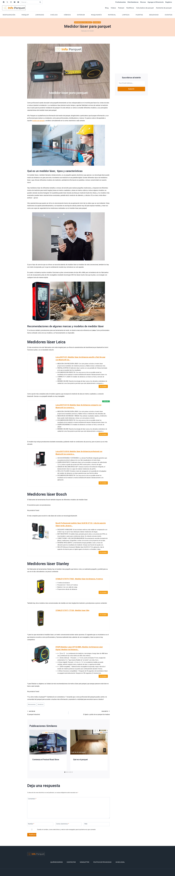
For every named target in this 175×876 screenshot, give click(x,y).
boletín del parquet (38, 120)
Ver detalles (103, 386)
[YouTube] (14, 2)
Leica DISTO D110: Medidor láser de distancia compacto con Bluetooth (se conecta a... (78, 406)
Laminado (39, 15)
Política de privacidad (102, 862)
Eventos (168, 15)
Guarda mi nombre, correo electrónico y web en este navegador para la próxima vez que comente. (66, 829)
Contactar (71, 862)
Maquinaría (96, 15)
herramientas (32, 704)
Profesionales (120, 2)
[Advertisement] (131, 56)
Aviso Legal (120, 862)
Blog (107, 8)
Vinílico (54, 15)
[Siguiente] (104, 750)
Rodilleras (130, 8)
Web (85, 824)
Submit (131, 89)
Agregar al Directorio (156, 2)
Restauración (9, 15)
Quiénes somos (56, 862)
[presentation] (48, 742)
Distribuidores (133, 2)
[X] (7, 2)
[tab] (64, 772)
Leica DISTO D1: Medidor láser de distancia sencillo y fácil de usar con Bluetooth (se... (80, 358)
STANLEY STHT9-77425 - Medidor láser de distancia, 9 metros (79, 579)
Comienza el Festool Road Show (45, 759)
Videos (113, 8)
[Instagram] (10, 2)
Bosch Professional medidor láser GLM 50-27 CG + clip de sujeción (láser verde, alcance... (81, 524)
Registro (168, 2)
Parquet (25, 15)
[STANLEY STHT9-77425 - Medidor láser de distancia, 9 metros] (40, 587)
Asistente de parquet (164, 8)
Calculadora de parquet (145, 8)
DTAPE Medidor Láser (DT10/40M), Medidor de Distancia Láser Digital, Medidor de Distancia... (79, 648)
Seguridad (154, 15)
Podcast (121, 8)
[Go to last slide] (32, 750)
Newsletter (84, 862)
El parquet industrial (33, 713)
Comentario (32, 799)
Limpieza (125, 15)
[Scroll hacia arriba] (170, 869)
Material (112, 15)
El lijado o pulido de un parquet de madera (96, 713)
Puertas (139, 15)
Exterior (81, 15)
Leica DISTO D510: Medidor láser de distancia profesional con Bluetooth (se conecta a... (79, 452)
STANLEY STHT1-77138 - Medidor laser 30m (72, 610)
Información (97, 22)
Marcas (143, 2)
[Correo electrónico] (18, 2)
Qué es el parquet (80, 759)
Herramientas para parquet (83, 22)
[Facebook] (3, 2)
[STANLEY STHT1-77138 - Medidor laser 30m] (40, 618)
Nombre (31, 824)
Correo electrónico (62, 824)
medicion (40, 704)
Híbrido (67, 15)
